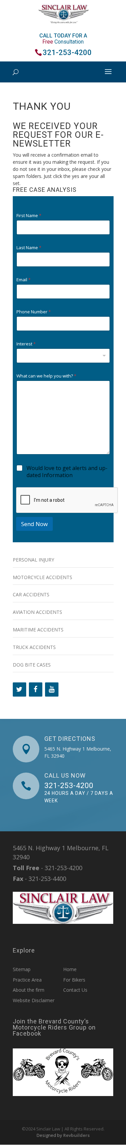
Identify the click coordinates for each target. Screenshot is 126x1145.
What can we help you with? (46, 376)
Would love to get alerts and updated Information (67, 472)
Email (23, 280)
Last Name (28, 248)
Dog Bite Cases (32, 664)
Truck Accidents (34, 647)
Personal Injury (33, 559)
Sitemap (22, 969)
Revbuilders (76, 1135)
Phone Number (33, 312)
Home (70, 969)
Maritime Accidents (38, 629)
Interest (26, 344)
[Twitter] (19, 689)
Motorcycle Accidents (42, 577)
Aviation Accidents (37, 612)
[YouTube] (51, 689)
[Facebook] (35, 689)
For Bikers (74, 980)
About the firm (28, 990)
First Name (28, 215)
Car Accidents (31, 594)
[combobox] (63, 355)
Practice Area (27, 980)
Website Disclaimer (33, 1000)
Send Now (34, 524)
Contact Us (75, 990)
